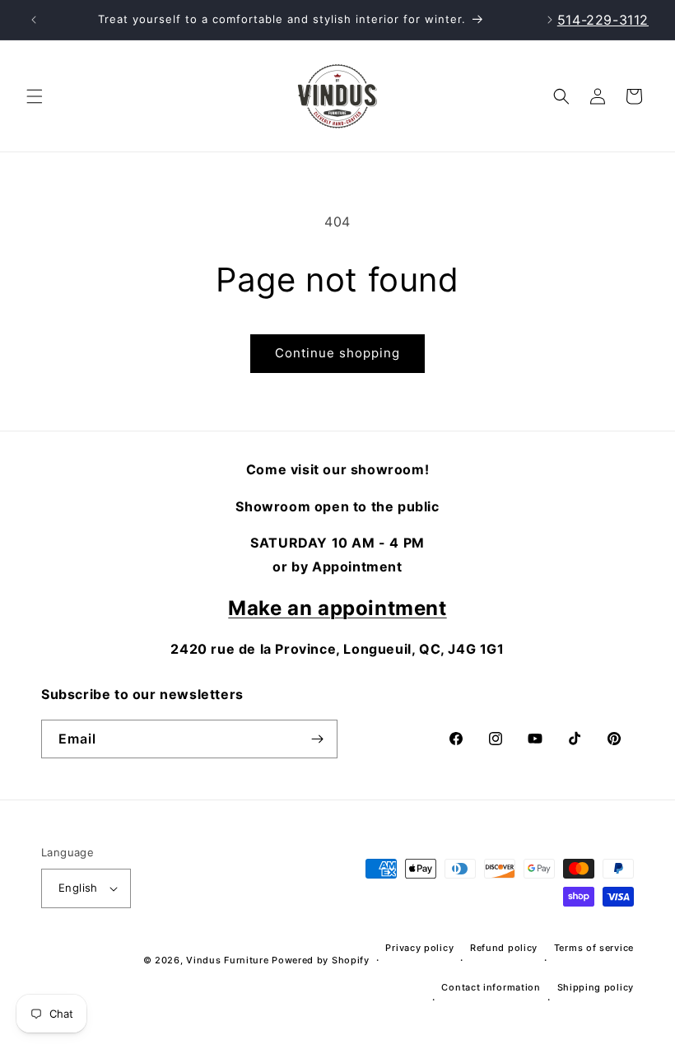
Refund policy (504, 947)
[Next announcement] (550, 20)
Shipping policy (596, 987)
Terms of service (594, 947)
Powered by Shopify (321, 960)
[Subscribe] (317, 739)
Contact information (490, 987)
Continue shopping (337, 353)
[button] (34, 96)
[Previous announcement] (34, 20)
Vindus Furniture (227, 960)
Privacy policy (419, 947)
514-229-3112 (603, 20)
